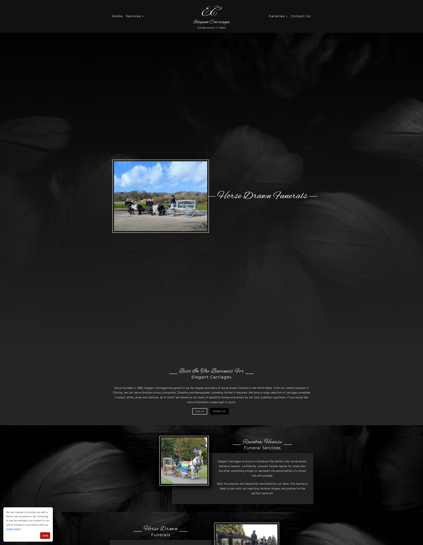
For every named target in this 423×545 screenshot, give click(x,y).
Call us (199, 411)
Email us (219, 411)
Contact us (301, 16)
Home (117, 16)
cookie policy (13, 528)
